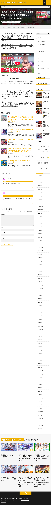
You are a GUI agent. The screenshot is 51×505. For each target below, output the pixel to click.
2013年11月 (40, 422)
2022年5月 (40, 226)
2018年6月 (40, 360)
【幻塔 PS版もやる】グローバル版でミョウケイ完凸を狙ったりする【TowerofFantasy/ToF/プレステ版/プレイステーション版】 (25, 481)
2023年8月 (40, 175)
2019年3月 (40, 346)
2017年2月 (40, 387)
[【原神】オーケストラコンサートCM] (39, 104)
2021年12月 (40, 244)
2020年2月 (40, 319)
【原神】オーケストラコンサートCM (46, 103)
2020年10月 (40, 291)
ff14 (38, 48)
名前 (2, 227)
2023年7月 (40, 179)
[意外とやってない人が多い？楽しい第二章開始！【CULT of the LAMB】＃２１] (39, 95)
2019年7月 (40, 339)
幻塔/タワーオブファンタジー (14, 21)
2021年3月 (40, 274)
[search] (49, 7)
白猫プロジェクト (41, 73)
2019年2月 (40, 350)
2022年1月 (40, 240)
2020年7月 (40, 302)
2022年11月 (40, 206)
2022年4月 (40, 230)
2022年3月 (40, 233)
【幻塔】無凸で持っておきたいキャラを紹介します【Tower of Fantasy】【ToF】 (25, 457)
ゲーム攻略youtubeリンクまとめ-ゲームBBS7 (18, 498)
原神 (39, 65)
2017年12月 (40, 370)
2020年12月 (40, 285)
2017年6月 (40, 380)
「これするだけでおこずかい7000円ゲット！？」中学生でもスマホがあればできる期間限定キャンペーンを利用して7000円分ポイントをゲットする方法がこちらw (17, 37)
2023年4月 (40, 189)
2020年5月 (40, 309)
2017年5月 (40, 384)
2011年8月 (40, 428)
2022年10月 (40, 209)
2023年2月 (40, 196)
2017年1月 (40, 391)
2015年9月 (40, 401)
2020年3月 (40, 315)
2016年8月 (40, 394)
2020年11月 (40, 288)
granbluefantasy (41, 51)
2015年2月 (40, 408)
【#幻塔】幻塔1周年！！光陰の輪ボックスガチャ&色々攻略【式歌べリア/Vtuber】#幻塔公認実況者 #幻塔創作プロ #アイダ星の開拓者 (41, 481)
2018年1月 (40, 367)
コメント (3, 214)
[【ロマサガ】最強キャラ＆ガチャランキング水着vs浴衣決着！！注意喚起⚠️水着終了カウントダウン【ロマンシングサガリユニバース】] (39, 111)
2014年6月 (40, 415)
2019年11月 (40, 329)
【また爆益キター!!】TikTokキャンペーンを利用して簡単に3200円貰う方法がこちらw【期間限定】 (17, 46)
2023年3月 (40, 192)
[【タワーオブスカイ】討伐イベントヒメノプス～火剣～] (4, 142)
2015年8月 (40, 404)
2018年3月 (40, 363)
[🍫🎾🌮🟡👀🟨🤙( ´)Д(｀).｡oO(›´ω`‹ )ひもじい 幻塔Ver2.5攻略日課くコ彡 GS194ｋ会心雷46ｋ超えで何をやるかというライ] (4, 118)
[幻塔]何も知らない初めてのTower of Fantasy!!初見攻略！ (8, 478)
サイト (2, 238)
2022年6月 (40, 223)
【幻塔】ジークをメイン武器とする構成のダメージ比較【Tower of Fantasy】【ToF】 (41, 457)
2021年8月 (40, 257)
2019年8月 (40, 336)
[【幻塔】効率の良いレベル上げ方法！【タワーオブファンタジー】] (4, 163)
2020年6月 (40, 305)
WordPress (3, 502)
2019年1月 (40, 353)
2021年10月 (40, 250)
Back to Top (25, 493)
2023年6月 (40, 182)
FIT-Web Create (25, 500)
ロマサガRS (40, 61)
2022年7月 (40, 220)
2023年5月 (40, 185)
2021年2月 (40, 278)
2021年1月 (40, 281)
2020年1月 (40, 322)
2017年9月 (40, 377)
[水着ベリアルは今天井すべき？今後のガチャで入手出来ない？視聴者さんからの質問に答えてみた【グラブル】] (39, 124)
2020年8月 (40, 298)
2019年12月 (40, 326)
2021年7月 (40, 261)
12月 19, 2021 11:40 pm (7, 181)
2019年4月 (40, 343)
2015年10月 (40, 398)
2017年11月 (40, 374)
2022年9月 (40, 213)
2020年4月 (40, 312)
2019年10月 (40, 333)
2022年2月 (40, 237)
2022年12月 (40, 202)
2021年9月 (40, 254)
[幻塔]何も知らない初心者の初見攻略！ (46, 134)
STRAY (39, 54)
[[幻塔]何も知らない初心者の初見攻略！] (39, 135)
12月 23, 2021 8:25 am (7, 195)
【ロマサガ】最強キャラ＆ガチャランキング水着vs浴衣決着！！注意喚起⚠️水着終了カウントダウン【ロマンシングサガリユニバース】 (46, 113)
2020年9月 (40, 295)
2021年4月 (40, 271)
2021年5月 (40, 267)
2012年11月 (40, 425)
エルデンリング (41, 58)
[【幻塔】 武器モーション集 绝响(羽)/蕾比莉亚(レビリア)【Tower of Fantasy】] (4, 132)
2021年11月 (40, 247)
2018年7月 (40, 356)
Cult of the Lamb (41, 41)
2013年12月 (40, 418)
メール (3, 232)
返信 (30, 186)
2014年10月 (40, 411)
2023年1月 (40, 199)
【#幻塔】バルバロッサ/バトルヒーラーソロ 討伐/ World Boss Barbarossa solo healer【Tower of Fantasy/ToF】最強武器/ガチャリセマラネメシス (20, 150)
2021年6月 (40, 264)
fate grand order (41, 44)
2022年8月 (40, 216)
